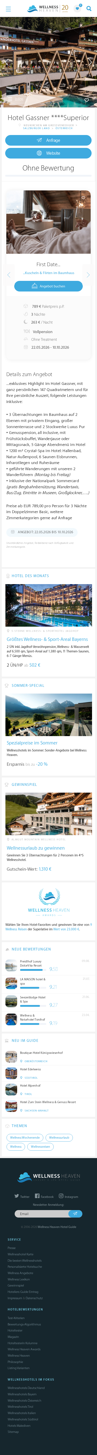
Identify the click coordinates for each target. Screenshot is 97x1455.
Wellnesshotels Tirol (20, 1407)
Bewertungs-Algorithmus (24, 1324)
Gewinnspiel (16, 1285)
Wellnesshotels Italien (22, 1413)
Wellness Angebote (20, 1273)
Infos (18, 99)
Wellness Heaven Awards (24, 1349)
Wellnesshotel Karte (20, 1254)
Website (53, 153)
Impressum (15, 1298)
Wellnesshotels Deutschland (26, 1388)
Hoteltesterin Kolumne (22, 1343)
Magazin (13, 1337)
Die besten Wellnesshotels (25, 1261)
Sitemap (13, 1432)
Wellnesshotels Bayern (22, 1394)
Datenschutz (34, 1298)
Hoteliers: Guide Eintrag (23, 1292)
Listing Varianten (19, 1368)
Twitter (25, 1197)
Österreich (64, 128)
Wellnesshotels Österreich (24, 1401)
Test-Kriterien (16, 1318)
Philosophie (15, 1362)
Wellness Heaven (19, 1356)
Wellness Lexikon (19, 1279)
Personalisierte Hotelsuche (25, 1267)
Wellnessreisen (40, 1147)
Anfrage (53, 140)
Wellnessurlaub (59, 1138)
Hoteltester (15, 1330)
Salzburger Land (36, 128)
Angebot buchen (52, 286)
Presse (12, 1248)
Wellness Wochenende (25, 1138)
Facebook (46, 1197)
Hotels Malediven (19, 1426)
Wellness (15, 1147)
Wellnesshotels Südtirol (23, 1419)
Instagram (71, 1197)
